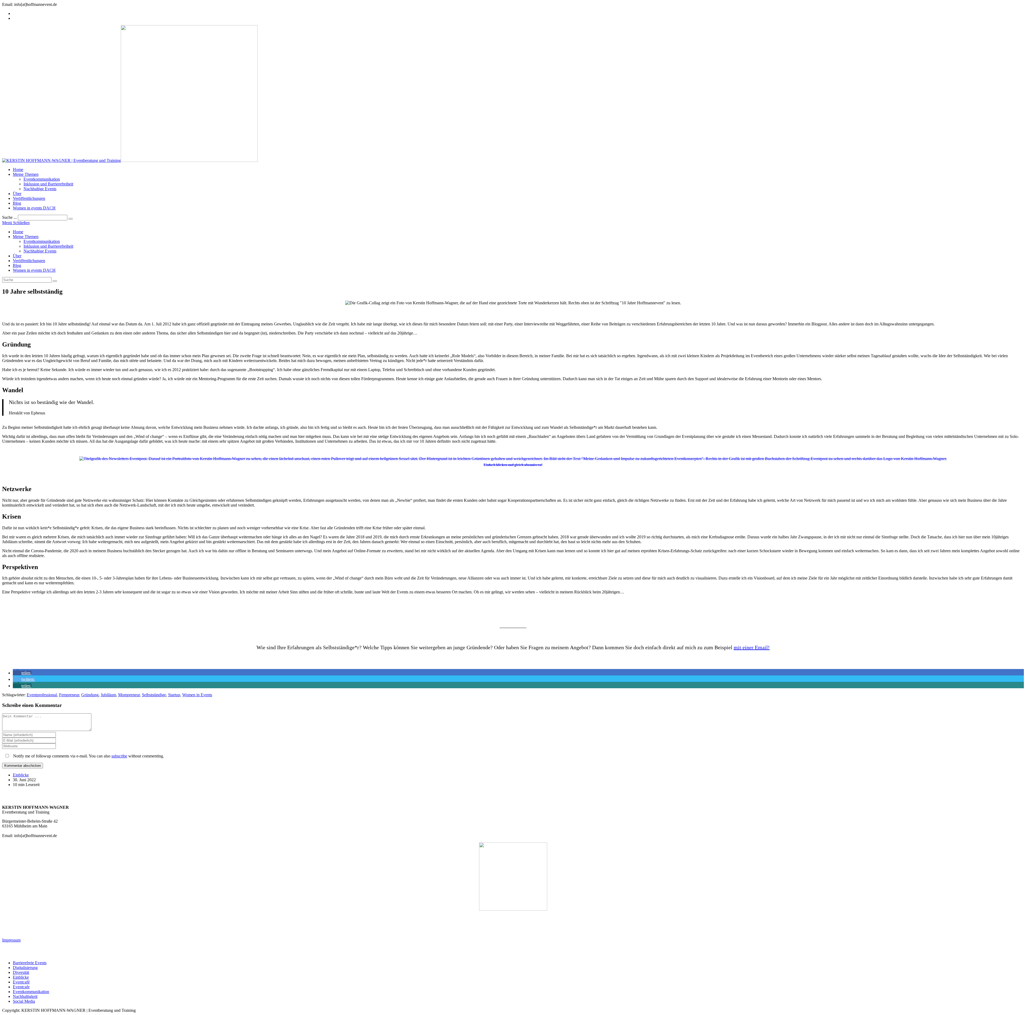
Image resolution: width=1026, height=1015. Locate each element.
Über (17, 256)
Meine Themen (25, 236)
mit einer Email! (752, 647)
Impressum (11, 940)
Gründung (90, 695)
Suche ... (9, 217)
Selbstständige (154, 695)
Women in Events (197, 695)
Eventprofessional (42, 695)
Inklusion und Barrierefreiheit (48, 246)
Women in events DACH (34, 270)
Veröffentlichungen (29, 260)
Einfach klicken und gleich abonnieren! (513, 465)
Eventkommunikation (42, 241)
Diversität (21, 972)
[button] (22, 673)
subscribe (119, 756)
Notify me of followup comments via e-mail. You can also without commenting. (88, 756)
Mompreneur (129, 695)
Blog (17, 265)
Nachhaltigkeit (25, 996)
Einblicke (21, 775)
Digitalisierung (25, 967)
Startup (174, 695)
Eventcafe (21, 987)
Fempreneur (69, 695)
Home (18, 232)
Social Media (24, 1001)
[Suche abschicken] (55, 281)
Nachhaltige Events (40, 251)
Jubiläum (108, 695)
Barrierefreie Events (29, 962)
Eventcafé (21, 982)
